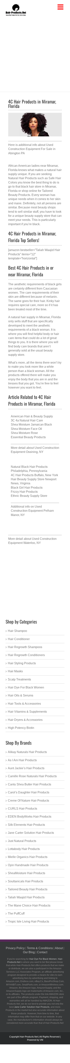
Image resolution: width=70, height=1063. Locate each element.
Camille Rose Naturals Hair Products (32, 776)
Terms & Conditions (40, 948)
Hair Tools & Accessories (24, 703)
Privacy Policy (15, 948)
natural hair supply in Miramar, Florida (36, 317)
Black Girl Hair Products (27, 487)
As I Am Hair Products (22, 760)
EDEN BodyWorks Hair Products (29, 816)
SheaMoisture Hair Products (26, 873)
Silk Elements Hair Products (26, 824)
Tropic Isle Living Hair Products (28, 921)
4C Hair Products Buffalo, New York (34, 475)
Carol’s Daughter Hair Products (28, 792)
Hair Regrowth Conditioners (26, 655)
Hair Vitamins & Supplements (27, 711)
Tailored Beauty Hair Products (27, 889)
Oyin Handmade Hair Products (28, 865)
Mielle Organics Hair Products (27, 857)
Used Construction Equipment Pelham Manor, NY (32, 511)
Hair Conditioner (19, 639)
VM (41, 1040)
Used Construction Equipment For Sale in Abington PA (31, 149)
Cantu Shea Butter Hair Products (29, 784)
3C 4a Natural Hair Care (27, 420)
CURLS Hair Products (22, 808)
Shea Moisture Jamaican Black (31, 424)
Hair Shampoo (17, 630)
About (59, 948)
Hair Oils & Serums (20, 695)
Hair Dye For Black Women (26, 687)
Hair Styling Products (22, 663)
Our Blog (29, 952)
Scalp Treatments (19, 679)
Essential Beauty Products (28, 437)
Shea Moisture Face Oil (26, 428)
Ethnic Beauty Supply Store (29, 495)
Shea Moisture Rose (24, 432)
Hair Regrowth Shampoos (25, 647)
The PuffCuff (16, 913)
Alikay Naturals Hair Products (27, 752)
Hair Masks (15, 671)
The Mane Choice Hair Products (29, 905)
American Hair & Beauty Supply (32, 416)
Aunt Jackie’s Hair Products (26, 768)
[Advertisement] (35, 53)
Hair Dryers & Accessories (25, 719)
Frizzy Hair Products (24, 491)
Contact (42, 952)
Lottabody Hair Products (24, 849)
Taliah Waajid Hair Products (26, 897)
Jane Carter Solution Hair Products (31, 832)
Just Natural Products (22, 841)
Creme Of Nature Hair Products (28, 800)
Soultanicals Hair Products (25, 881)
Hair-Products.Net (29, 1036)
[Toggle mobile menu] (60, 7)
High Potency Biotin (21, 727)
